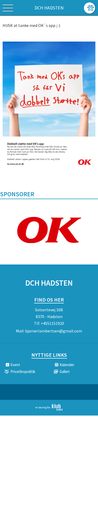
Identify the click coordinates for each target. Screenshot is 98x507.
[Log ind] (89, 8)
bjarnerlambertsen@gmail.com (53, 330)
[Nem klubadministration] (49, 409)
